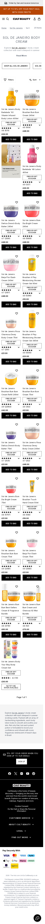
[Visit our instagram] (22, 774)
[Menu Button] (3, 18)
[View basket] (39, 18)
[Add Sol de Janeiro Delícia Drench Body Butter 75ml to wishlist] (17, 424)
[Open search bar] (8, 18)
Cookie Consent (21, 806)
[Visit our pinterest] (34, 774)
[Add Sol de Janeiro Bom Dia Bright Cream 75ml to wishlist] (17, 478)
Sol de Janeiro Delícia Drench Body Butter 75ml (11, 445)
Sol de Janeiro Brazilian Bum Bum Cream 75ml (31, 391)
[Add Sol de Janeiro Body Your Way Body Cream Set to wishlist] (17, 644)
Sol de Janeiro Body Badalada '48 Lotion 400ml (32, 169)
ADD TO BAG (11, 139)
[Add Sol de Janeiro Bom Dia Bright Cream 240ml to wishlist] (38, 202)
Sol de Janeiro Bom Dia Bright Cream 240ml (31, 223)
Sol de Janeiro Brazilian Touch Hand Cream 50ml (31, 499)
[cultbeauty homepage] (21, 18)
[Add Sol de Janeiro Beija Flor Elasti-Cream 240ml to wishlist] (17, 256)
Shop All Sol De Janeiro (16, 66)
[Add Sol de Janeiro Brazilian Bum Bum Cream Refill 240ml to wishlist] (17, 370)
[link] (35, 18)
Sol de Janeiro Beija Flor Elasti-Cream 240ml (9, 277)
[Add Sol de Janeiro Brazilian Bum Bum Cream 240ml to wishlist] (38, 91)
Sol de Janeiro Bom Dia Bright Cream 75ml (10, 499)
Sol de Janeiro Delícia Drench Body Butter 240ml (11, 223)
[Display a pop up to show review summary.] (19, 128)
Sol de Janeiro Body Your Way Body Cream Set (11, 664)
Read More (21, 56)
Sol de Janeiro (16, 28)
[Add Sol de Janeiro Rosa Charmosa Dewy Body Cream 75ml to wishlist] (17, 313)
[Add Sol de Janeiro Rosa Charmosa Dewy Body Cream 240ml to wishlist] (38, 424)
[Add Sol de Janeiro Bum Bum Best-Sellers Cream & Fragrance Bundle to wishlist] (17, 586)
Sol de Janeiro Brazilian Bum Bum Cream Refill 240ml (10, 391)
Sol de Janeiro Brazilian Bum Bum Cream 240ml (31, 112)
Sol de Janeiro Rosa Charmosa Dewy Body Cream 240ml (32, 445)
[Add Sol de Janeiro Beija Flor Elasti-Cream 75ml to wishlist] (38, 532)
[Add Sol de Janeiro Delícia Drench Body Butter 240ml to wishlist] (17, 202)
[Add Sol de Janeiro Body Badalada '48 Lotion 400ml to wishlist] (38, 148)
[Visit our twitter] (16, 774)
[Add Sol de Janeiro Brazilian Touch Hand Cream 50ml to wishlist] (38, 478)
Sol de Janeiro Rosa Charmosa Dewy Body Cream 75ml (11, 334)
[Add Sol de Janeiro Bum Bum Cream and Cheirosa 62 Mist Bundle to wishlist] (38, 586)
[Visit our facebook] (10, 774)
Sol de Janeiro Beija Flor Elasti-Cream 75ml (30, 553)
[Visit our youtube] (28, 774)
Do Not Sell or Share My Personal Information (21, 810)
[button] (11, 161)
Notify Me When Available (11, 687)
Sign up (21, 761)
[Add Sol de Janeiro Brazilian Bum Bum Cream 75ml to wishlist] (38, 370)
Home (4, 28)
